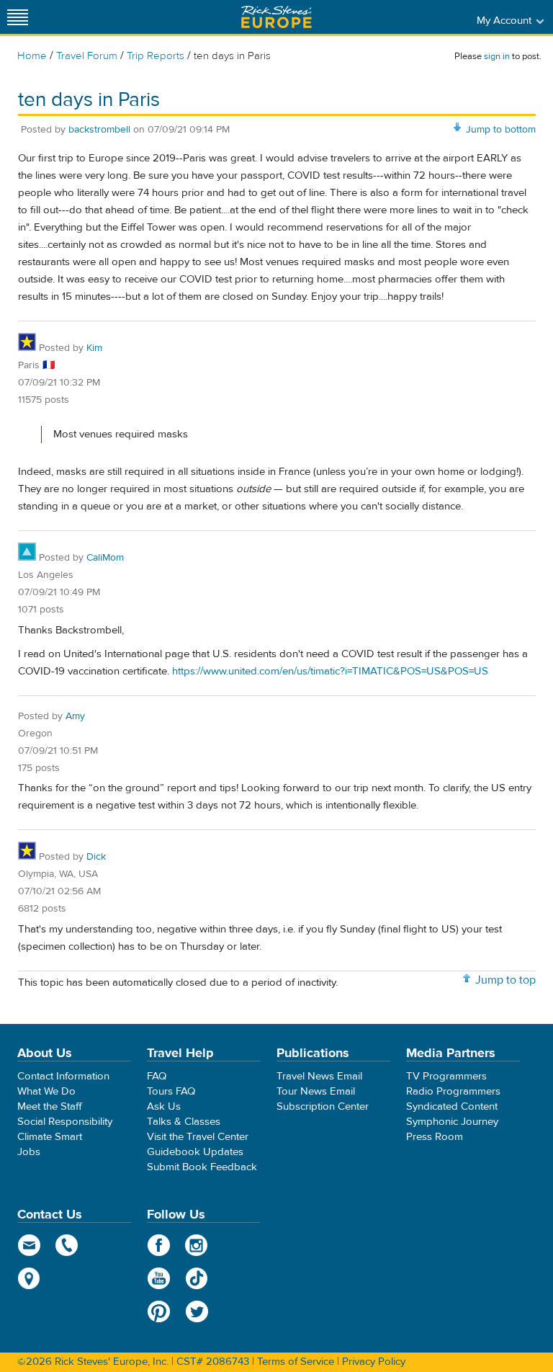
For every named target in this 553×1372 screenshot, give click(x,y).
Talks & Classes (183, 1121)
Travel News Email (319, 1076)
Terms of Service (295, 1361)
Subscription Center (322, 1106)
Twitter (197, 1311)
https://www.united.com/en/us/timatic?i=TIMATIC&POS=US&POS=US (330, 671)
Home (32, 56)
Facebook (159, 1245)
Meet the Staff (49, 1106)
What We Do (46, 1091)
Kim (94, 348)
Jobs (28, 1152)
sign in (497, 56)
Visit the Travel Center (197, 1137)
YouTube (159, 1278)
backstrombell (99, 129)
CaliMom (105, 557)
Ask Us (164, 1106)
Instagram (197, 1245)
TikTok (197, 1278)
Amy (75, 716)
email (29, 1245)
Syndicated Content (452, 1106)
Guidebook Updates (195, 1152)
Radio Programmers (453, 1091)
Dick (96, 856)
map (29, 1278)
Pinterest (159, 1311)
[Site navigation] (18, 17)
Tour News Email (315, 1091)
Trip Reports (155, 56)
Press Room (434, 1137)
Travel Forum (86, 56)
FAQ (156, 1076)
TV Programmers (446, 1076)
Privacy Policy (373, 1361)
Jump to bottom (501, 129)
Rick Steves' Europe (276, 17)
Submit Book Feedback (202, 1167)
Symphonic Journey (452, 1121)
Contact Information (63, 1076)
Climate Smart (49, 1137)
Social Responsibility (64, 1121)
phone (67, 1245)
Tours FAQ (171, 1091)
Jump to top (505, 980)
